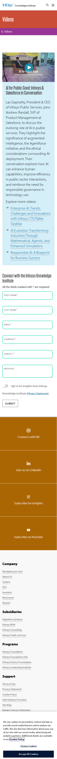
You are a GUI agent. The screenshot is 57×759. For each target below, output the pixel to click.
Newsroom (8, 597)
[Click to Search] (47, 5)
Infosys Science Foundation (16, 662)
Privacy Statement (38, 393)
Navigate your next (12, 571)
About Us (7, 576)
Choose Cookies (28, 745)
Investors (7, 592)
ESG (4, 587)
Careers (6, 581)
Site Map (7, 704)
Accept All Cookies (28, 754)
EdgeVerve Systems (12, 619)
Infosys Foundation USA (15, 656)
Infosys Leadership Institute (16, 667)
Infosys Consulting (12, 629)
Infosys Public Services (14, 635)
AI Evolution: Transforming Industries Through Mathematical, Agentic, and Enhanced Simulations (30, 238)
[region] (28, 735)
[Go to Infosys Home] (19, 5)
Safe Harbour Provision (14, 699)
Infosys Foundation (12, 651)
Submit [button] (10, 403)
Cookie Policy (9, 694)
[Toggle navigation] (52, 5)
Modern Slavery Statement (16, 710)
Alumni (6, 602)
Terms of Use (9, 683)
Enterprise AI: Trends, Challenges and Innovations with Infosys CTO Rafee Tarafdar (31, 216)
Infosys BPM (8, 624)
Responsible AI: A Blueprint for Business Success (30, 255)
